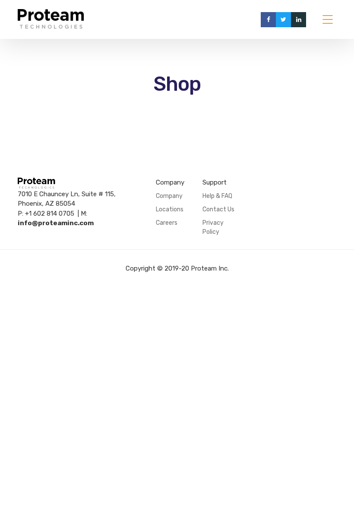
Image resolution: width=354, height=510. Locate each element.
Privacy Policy (213, 227)
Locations (169, 209)
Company (169, 196)
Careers (166, 222)
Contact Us (218, 209)
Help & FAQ (217, 196)
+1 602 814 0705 (49, 213)
